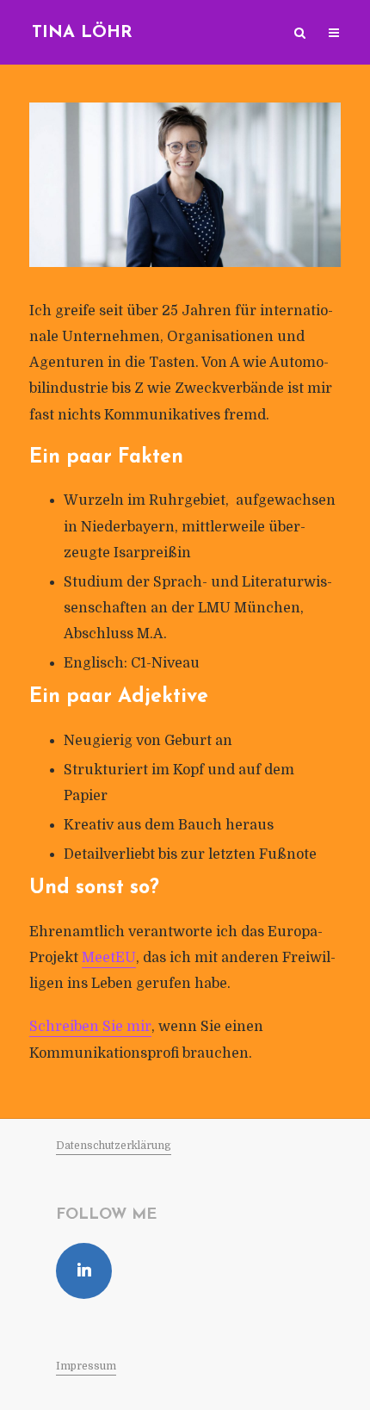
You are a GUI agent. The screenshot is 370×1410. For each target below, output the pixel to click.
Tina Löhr (82, 32)
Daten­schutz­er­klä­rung (113, 1146)
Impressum (86, 1366)
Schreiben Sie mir (90, 1026)
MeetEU (109, 958)
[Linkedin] (84, 1271)
